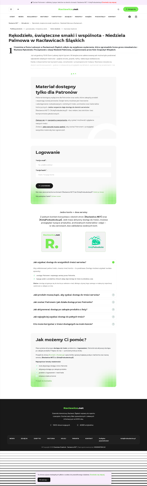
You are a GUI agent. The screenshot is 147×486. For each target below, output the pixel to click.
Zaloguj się (132, 9)
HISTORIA (51, 438)
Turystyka (56, 17)
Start (12, 17)
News (21, 17)
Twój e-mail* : (41, 160)
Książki (88, 17)
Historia (44, 17)
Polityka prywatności (104, 440)
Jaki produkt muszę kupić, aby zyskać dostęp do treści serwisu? (66, 294)
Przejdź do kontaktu (44, 381)
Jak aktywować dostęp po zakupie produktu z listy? (60, 309)
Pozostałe (100, 17)
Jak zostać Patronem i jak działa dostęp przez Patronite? (63, 302)
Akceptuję (43, 480)
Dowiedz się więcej (109, 2)
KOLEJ (63, 438)
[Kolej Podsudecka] (136, 16)
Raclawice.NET (13, 23)
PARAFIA (75, 438)
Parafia (78, 17)
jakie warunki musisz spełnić (54, 127)
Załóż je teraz (98, 192)
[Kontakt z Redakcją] (56, 355)
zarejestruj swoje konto (57, 120)
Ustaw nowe (56, 196)
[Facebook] (129, 16)
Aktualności (25, 23)
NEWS (12, 438)
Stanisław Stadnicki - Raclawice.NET (65, 447)
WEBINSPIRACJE (100, 447)
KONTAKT (89, 438)
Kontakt (112, 17)
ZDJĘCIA (24, 438)
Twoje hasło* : (41, 170)
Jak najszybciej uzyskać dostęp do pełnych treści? (59, 316)
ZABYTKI (37, 438)
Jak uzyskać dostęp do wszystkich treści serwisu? (59, 262)
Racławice (32, 17)
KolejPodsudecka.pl (128, 438)
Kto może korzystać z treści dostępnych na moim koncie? (63, 324)
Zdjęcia (68, 17)
